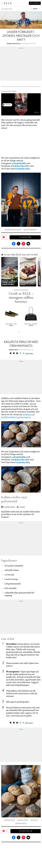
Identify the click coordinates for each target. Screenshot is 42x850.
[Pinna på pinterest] (23, 243)
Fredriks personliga (13, 43)
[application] (21, 104)
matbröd (34, 820)
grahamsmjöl (21, 823)
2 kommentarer (25, 237)
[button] (9, 271)
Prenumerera (35, 3)
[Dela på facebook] (13, 243)
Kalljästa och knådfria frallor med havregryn (18, 415)
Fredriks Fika (6, 9)
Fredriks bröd (13, 349)
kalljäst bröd (22, 820)
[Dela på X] (18, 243)
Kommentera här (25, 831)
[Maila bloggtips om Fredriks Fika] (28, 243)
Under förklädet (30, 229)
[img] (4, 237)
